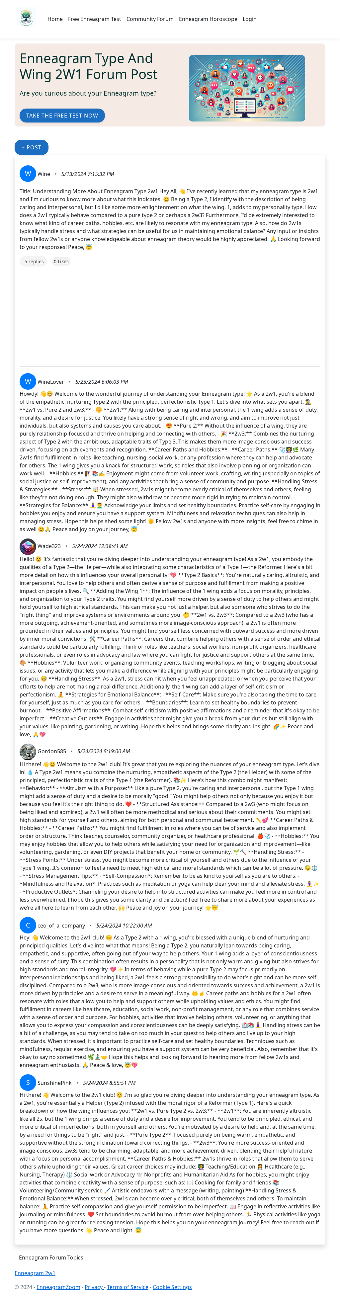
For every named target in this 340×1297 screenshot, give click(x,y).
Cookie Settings (172, 1287)
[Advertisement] (170, 313)
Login (250, 19)
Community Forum (150, 19)
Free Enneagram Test (94, 19)
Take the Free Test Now (62, 115)
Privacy (94, 1287)
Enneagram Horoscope (208, 19)
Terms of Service (127, 1287)
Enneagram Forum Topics (51, 1257)
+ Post (32, 147)
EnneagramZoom (58, 1287)
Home (55, 19)
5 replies (34, 261)
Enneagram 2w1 (35, 1273)
